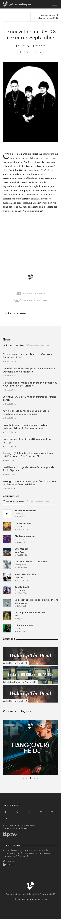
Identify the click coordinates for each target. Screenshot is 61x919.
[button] (23, 778)
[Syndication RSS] (6, 818)
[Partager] (41, 52)
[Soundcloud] (40, 812)
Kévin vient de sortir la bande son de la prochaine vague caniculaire (26, 412)
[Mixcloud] (52, 812)
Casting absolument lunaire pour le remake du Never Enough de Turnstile (30, 384)
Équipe (10, 865)
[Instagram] (17, 812)
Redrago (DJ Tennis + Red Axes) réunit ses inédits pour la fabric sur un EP (28, 455)
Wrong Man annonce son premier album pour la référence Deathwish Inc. (29, 483)
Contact (11, 861)
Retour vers (17, 313)
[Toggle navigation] (54, 4)
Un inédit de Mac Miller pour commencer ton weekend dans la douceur (29, 370)
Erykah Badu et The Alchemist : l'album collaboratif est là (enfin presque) (25, 427)
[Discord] (29, 812)
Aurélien (24, 45)
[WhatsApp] (34, 52)
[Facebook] (20, 52)
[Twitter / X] (27, 52)
